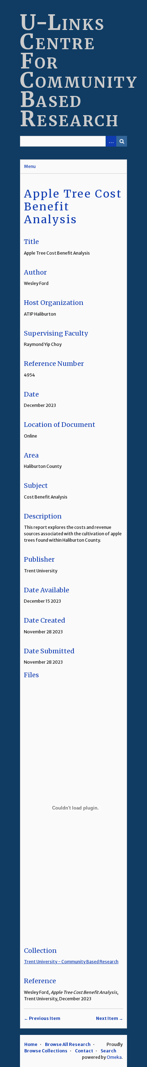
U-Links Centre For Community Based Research (78, 70)
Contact (84, 1050)
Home (30, 1044)
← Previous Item (42, 1018)
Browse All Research (68, 1044)
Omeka (114, 1057)
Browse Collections (45, 1050)
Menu (30, 166)
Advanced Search (111, 141)
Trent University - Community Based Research (71, 961)
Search (121, 141)
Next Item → (109, 1018)
